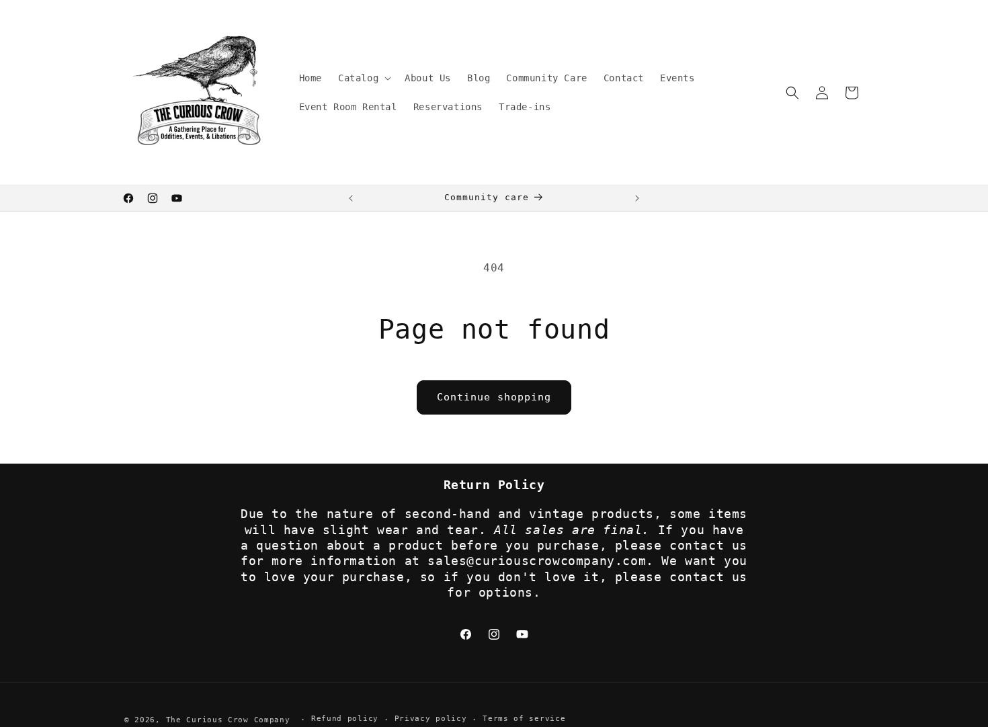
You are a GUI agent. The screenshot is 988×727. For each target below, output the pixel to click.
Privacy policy (431, 719)
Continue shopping (494, 397)
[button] (363, 78)
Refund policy (344, 719)
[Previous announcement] (351, 198)
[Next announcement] (637, 198)
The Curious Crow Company (228, 720)
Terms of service (524, 719)
